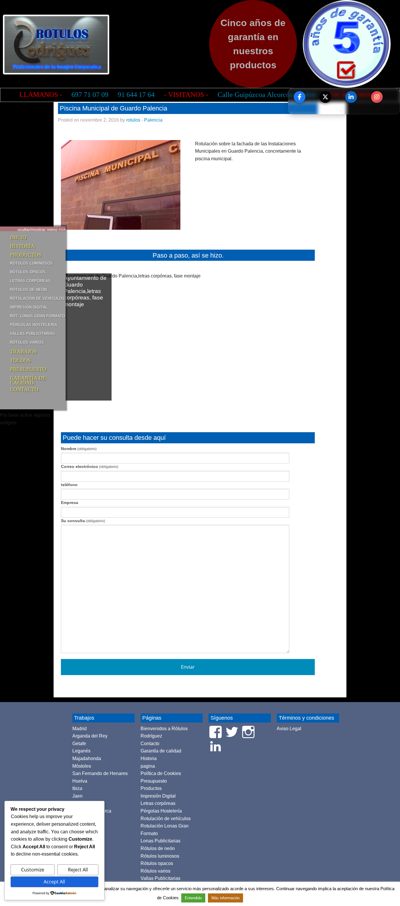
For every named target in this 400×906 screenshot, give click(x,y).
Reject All (78, 869)
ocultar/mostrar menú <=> (42, 229)
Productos (25, 255)
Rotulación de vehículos (37, 298)
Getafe (79, 743)
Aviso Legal (289, 728)
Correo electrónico (89, 466)
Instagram (377, 97)
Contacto (24, 389)
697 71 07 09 (89, 94)
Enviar (188, 667)
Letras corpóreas (30, 281)
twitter (325, 97)
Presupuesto (28, 369)
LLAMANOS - (40, 94)
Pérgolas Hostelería (33, 325)
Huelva (79, 781)
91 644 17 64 (136, 94)
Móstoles (81, 766)
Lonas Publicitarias (160, 840)
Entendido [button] (193, 898)
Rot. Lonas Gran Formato (37, 316)
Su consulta (83, 520)
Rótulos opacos (28, 272)
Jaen (77, 795)
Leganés (81, 750)
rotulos (133, 119)
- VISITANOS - (186, 94)
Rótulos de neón (28, 289)
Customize (32, 869)
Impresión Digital (29, 307)
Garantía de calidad (28, 379)
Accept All (54, 881)
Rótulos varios (27, 342)
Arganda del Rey (89, 735)
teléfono (69, 484)
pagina (148, 766)
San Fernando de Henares (100, 773)
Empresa (69, 502)
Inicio (18, 237)
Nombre (79, 448)
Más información (225, 898)
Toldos (20, 360)
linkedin (351, 97)
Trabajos (23, 352)
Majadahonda (86, 758)
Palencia (153, 119)
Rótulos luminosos (31, 263)
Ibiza (77, 788)
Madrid (79, 728)
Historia (22, 246)
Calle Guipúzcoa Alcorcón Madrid (267, 94)
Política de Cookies (161, 773)
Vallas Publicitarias (32, 333)
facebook (299, 97)
